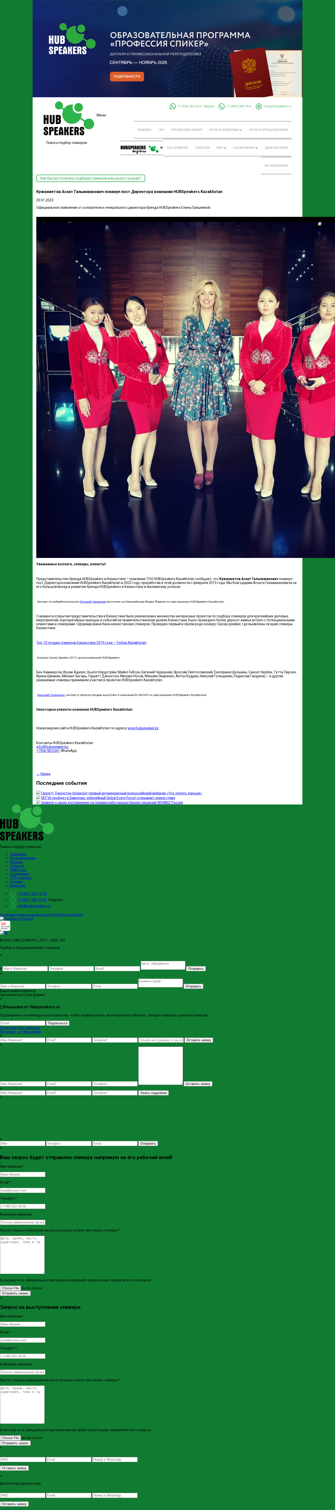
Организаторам (22, 858)
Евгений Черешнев (93, 601)
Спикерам (18, 854)
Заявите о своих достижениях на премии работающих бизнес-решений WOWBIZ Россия (112, 802)
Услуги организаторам (268, 130)
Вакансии (17, 885)
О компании (244, 148)
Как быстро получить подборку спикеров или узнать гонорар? (90, 178)
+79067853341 (48, 751)
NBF (220, 148)
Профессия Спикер (186, 130)
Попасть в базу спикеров (20, 1028)
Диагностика (276, 148)
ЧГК (161, 130)
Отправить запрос (15, 1293)
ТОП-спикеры (177, 148)
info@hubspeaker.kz (52, 747)
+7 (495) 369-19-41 (239, 106)
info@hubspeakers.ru (277, 106)
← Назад (43, 774)
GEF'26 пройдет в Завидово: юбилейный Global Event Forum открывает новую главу (108, 798)
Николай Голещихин (51, 695)
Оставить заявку (198, 1040)
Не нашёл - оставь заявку (20, 1032)
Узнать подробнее (153, 1093)
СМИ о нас (18, 870)
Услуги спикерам (224, 130)
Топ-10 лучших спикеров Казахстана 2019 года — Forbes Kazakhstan (91, 643)
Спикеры (144, 130)
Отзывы (16, 882)
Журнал (16, 862)
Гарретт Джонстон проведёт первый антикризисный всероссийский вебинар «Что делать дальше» (121, 793)
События (202, 148)
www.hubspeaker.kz (143, 728)
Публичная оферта (68, 915)
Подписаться (57, 1023)
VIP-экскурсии (276, 165)
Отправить (196, 968)
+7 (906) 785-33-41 (190, 106)
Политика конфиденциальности (26, 915)
